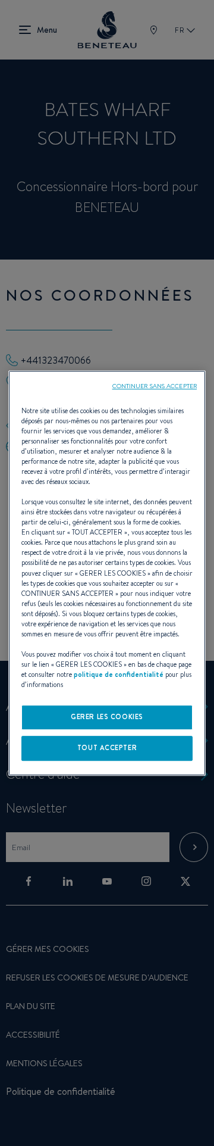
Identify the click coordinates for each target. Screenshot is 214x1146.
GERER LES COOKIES (107, 717)
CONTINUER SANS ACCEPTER (154, 386)
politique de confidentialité (118, 674)
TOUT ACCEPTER (107, 747)
